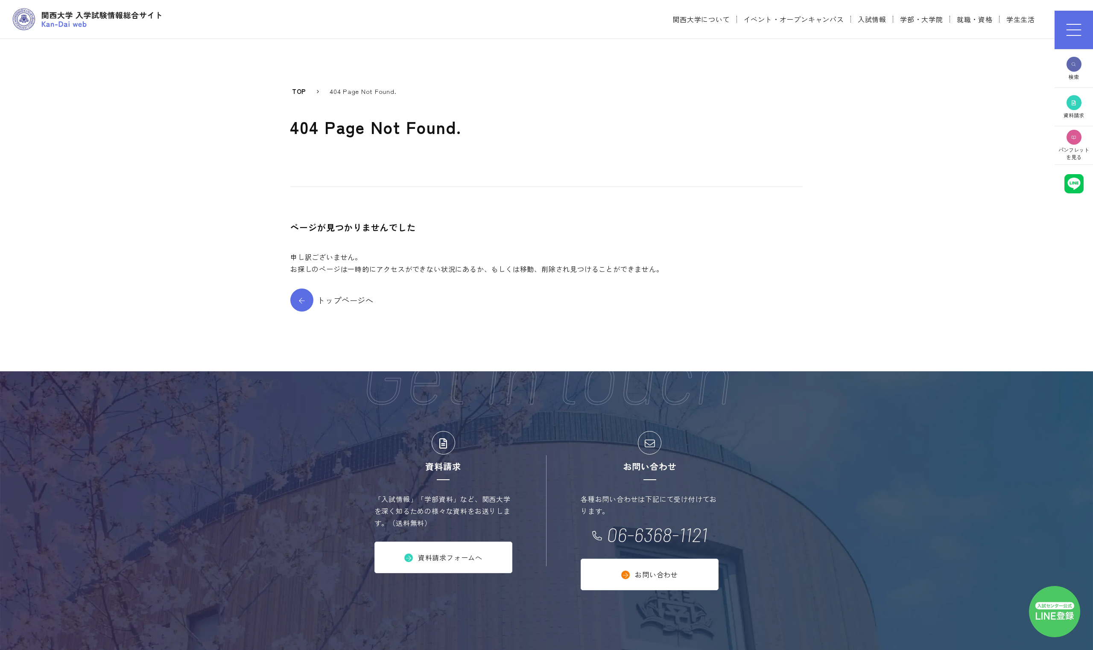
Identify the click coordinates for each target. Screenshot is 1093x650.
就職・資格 (975, 19)
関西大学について (701, 19)
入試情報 (872, 19)
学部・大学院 (921, 19)
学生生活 (1020, 19)
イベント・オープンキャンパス (794, 19)
